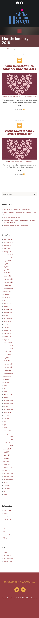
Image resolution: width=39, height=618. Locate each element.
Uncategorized (8, 535)
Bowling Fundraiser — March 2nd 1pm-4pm (16, 225)
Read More (19, 109)
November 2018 (8, 403)
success (34, 96)
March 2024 (7, 273)
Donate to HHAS (8, 582)
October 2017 (7, 443)
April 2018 (6, 424)
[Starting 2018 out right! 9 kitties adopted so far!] (19, 149)
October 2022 (7, 315)
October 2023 (7, 285)
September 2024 (8, 258)
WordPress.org (8, 561)
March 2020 (7, 361)
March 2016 (7, 494)
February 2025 (8, 248)
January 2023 (7, 306)
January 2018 (7, 434)
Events (6, 514)
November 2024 (8, 255)
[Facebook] (21, 3)
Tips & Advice (8, 532)
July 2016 (6, 485)
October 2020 (7, 352)
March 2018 (7, 428)
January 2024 (7, 276)
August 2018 (7, 412)
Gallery (6, 517)
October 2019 (7, 370)
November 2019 (8, 367)
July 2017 (6, 452)
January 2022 (7, 330)
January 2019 (7, 397)
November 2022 (8, 312)
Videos (6, 538)
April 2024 (6, 270)
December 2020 (8, 346)
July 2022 (6, 324)
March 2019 (7, 391)
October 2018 (7, 406)
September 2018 (8, 409)
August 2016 (7, 482)
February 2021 (8, 343)
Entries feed (7, 555)
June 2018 (7, 418)
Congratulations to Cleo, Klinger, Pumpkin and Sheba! (19, 67)
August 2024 (7, 261)
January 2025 (7, 252)
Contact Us (31, 582)
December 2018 (8, 400)
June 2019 (7, 382)
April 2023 (6, 300)
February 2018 (8, 431)
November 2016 (8, 476)
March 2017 (7, 464)
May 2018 (6, 421)
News (14, 96)
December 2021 (8, 333)
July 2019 (6, 379)
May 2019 (6, 385)
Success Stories (24, 581)
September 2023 (8, 288)
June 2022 (7, 327)
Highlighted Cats (8, 520)
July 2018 (6, 415)
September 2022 (8, 318)
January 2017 (7, 470)
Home (3, 49)
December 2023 (8, 279)
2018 (8, 49)
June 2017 (7, 455)
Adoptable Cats (12, 581)
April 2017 (6, 461)
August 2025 (7, 245)
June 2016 (7, 488)
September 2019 (8, 373)
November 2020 (8, 349)
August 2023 (7, 291)
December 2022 (8, 309)
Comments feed (8, 558)
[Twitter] (17, 3)
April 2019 (6, 388)
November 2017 (8, 440)
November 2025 (8, 242)
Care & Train (7, 510)
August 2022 (7, 321)
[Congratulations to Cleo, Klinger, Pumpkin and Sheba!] (19, 84)
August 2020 (7, 355)
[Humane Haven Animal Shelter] (19, 16)
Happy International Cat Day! (12, 217)
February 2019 (8, 394)
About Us (23, 582)
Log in (5, 552)
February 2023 (8, 303)
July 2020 (6, 358)
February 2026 (8, 239)
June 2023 (7, 297)
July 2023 (6, 294)
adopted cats (28, 96)
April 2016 (6, 491)
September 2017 (8, 446)
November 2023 (8, 282)
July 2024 (6, 264)
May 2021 (6, 340)
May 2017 (6, 458)
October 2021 (7, 336)
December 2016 (8, 473)
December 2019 (8, 364)
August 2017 (7, 449)
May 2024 (6, 267)
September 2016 (8, 479)
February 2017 (8, 467)
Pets (17, 96)
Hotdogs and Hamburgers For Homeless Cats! (17, 209)
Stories (6, 529)
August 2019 (7, 376)
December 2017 (8, 437)
